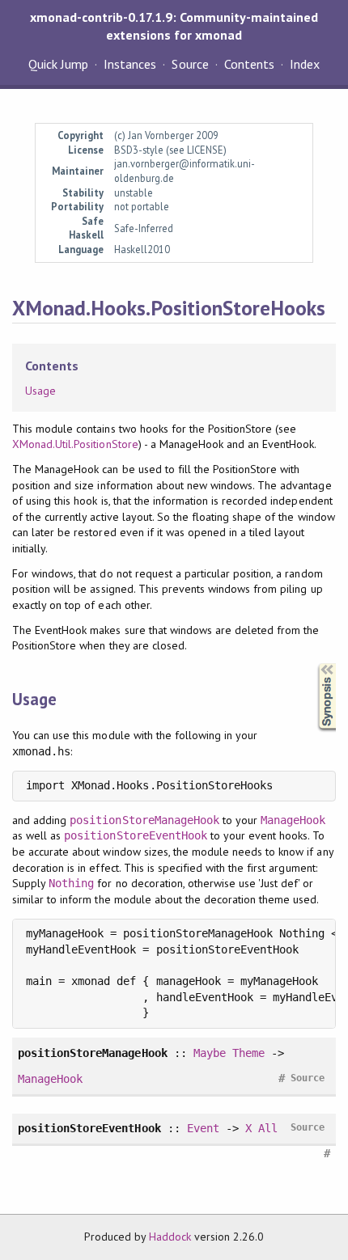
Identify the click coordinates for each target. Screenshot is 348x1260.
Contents (249, 64)
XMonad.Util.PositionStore (75, 444)
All (268, 1128)
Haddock (170, 1236)
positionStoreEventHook (135, 835)
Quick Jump (58, 64)
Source (190, 64)
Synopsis (314, 663)
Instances (130, 64)
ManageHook (293, 820)
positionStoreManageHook (144, 820)
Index (305, 64)
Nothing (71, 883)
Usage (40, 390)
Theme (248, 1052)
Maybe (209, 1052)
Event (203, 1128)
